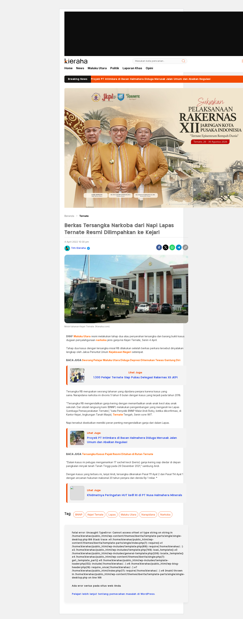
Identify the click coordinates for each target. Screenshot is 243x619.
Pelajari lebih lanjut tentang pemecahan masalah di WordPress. (113, 594)
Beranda (69, 215)
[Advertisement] (121, 25)
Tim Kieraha (78, 248)
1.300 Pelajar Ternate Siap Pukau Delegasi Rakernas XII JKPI (135, 377)
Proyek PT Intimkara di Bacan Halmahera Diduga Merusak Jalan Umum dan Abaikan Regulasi (132, 440)
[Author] (67, 248)
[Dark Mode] (235, 61)
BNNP (78, 514)
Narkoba (165, 514)
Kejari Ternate (95, 514)
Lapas (112, 514)
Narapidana (148, 514)
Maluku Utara (128, 514)
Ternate (84, 215)
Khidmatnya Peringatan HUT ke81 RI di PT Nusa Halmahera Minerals (134, 495)
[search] (183, 61)
